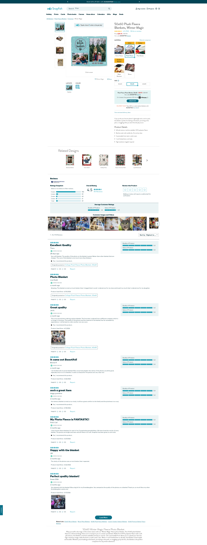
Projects (151, 9)
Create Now (132, 101)
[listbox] (132, 60)
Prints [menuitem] (56, 14)
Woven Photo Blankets (84, 522)
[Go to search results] (109, 8)
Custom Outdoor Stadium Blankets (117, 522)
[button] (95, 79)
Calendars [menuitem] (101, 14)
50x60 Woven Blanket (70, 522)
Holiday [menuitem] (49, 14)
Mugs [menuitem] (115, 14)
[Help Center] (156, 9)
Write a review (135, 31)
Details (129, 36)
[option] (60, 27)
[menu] (109, 79)
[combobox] (89, 9)
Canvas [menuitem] (81, 14)
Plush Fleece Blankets (60, 19)
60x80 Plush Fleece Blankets (99, 522)
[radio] (77, 86)
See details (136, 108)
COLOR (78, 83)
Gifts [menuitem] (109, 14)
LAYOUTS (69, 83)
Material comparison (145, 40)
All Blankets (50, 19)
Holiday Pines (104, 167)
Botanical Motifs (70, 167)
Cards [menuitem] (63, 14)
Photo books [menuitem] (71, 14)
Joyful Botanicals (137, 167)
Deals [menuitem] (121, 14)
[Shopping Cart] (159, 9)
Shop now (118, 2)
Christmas (70, 19)
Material (117, 40)
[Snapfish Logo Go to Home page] (54, 8)
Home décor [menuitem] (90, 14)
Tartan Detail (87, 167)
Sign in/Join (141, 9)
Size (115, 81)
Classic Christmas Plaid (120, 167)
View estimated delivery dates (122, 112)
